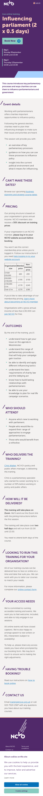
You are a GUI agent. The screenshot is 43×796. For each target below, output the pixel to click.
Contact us (9, 750)
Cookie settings (22, 791)
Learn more (9, 778)
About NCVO (10, 746)
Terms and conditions (25, 747)
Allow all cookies (21, 785)
